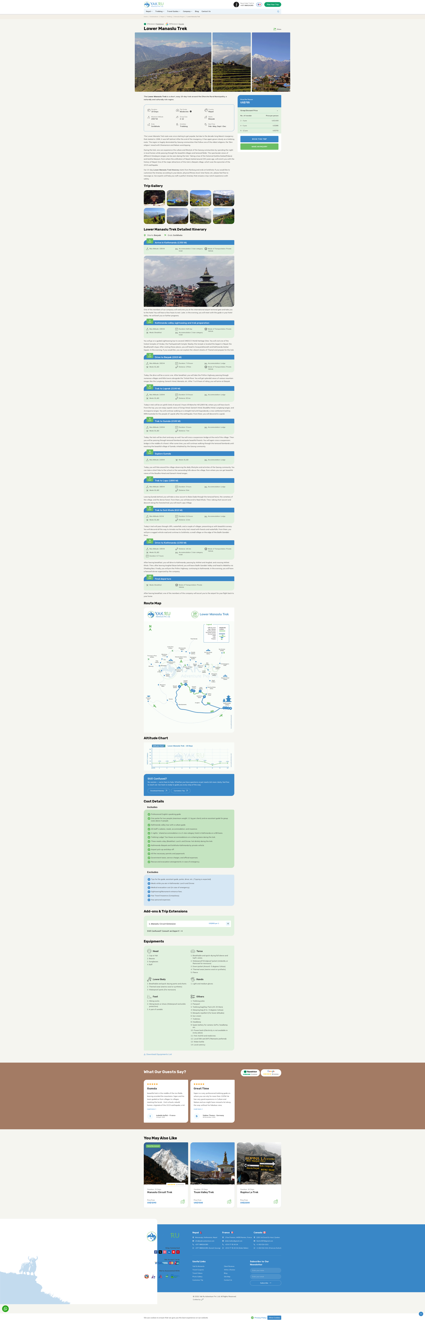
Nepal (162, 16)
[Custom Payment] (162, 1263)
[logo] (162, 1236)
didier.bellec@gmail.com (233, 1241)
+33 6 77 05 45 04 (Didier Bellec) (236, 1248)
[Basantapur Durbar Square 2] (189, 281)
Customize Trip (197, 1280)
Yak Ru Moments (198, 1266)
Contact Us (206, 11)
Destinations (154, 16)
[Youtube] (173, 1252)
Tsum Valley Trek (204, 1192)
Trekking (169, 16)
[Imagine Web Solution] (202, 1299)
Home (146, 16)
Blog (197, 11)
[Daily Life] (154, 198)
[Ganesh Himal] (177, 216)
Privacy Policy (261, 1318)
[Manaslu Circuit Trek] (166, 1164)
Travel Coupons (198, 1270)
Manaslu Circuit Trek (159, 1192)
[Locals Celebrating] (223, 198)
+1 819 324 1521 (262, 1244)
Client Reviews (229, 1266)
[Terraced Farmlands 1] (223, 216)
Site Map (227, 1277)
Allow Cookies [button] (274, 1318)
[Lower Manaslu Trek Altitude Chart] (189, 756)
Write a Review (229, 1270)
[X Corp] (160, 1252)
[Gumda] (177, 198)
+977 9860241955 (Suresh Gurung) (207, 1248)
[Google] (271, 1071)
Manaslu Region (179, 16)
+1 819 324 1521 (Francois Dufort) (268, 1248)
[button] (277, 29)
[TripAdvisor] (250, 1071)
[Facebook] (155, 1252)
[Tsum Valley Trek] (212, 1164)
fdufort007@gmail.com (264, 1241)
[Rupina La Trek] (259, 1164)
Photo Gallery (197, 1277)
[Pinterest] (178, 1252)
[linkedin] (169, 1252)
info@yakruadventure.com (204, 1241)
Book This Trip (259, 139)
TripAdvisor (160, 24)
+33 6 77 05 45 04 (231, 1244)
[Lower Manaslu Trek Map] (189, 670)
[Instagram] (164, 1252)
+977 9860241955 (246, 5)
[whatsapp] (5, 1308)
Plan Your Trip (273, 4)
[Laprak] (200, 216)
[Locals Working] (154, 216)
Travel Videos (197, 1273)
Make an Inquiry (259, 146)
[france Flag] (259, 5)
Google (181, 24)
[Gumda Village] (200, 198)
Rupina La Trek (249, 1192)
